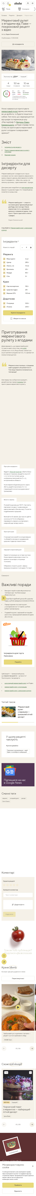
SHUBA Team (8, 1040)
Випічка (6, 1102)
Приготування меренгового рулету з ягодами (17, 151)
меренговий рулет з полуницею (16, 687)
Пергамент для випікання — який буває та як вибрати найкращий (17, 751)
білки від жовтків (15, 472)
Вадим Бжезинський (12, 34)
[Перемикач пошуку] (3, 3)
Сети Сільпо (6, 801)
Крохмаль (10, 269)
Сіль (8, 276)
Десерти (20, 15)
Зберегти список (19, 318)
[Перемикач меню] (32, 3)
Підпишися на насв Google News (15, 781)
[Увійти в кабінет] (28, 3)
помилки (20, 382)
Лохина (9, 307)
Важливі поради (10, 155)
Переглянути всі (18, 978)
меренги (4, 798)
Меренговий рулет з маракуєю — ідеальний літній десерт (25, 712)
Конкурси (25, 9)
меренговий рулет (10, 111)
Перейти (18, 662)
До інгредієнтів (18, 44)
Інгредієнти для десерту (13, 147)
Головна (4, 15)
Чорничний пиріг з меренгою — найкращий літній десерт (16, 1109)
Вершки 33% (11, 293)
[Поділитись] (4, 961)
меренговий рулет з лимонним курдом (18, 691)
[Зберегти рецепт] (4, 955)
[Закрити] (33, 1166)
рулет (25, 348)
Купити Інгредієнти (18, 313)
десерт (24, 798)
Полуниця (10, 303)
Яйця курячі (11, 259)
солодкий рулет (14, 798)
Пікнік (8, 9)
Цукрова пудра (12, 290)
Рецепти (12, 15)
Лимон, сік (10, 266)
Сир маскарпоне (13, 286)
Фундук (9, 273)
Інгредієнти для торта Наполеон (14, 654)
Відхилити (18, 1191)
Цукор (9, 262)
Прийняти (18, 1185)
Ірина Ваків (7, 1116)
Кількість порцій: (9, 247)
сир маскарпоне (27, 188)
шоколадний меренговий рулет (15, 683)
